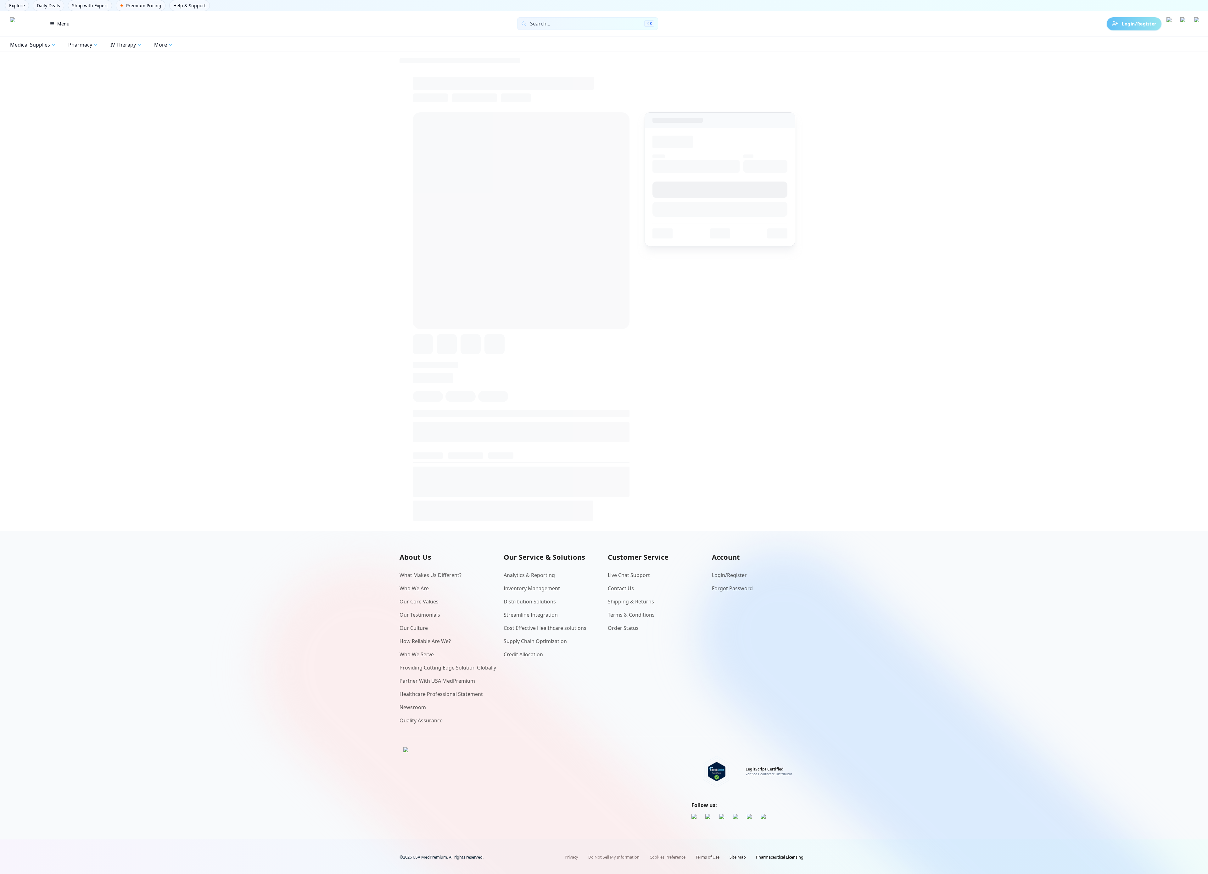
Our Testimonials (420, 614)
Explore (17, 5)
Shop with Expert (90, 5)
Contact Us (621, 588)
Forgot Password (732, 588)
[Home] (23, 23)
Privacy (571, 857)
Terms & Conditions (631, 614)
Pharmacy (80, 44)
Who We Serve (417, 654)
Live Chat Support (629, 575)
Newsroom (413, 707)
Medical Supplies (30, 44)
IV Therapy (123, 44)
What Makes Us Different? (430, 575)
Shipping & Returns (631, 601)
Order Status (623, 628)
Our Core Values (419, 601)
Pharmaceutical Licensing (779, 857)
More (160, 44)
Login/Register (1139, 24)
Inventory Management (532, 588)
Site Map (738, 857)
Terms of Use (707, 857)
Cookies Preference (667, 857)
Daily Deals (48, 5)
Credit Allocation (523, 654)
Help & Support (189, 5)
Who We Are (414, 588)
